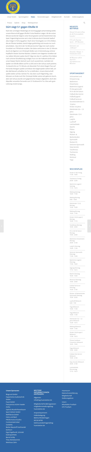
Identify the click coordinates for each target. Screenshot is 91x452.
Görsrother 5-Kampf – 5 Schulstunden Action (76, 53)
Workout (73, 157)
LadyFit (72, 119)
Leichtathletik (74, 124)
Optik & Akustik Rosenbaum (16, 409)
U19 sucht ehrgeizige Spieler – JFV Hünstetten (76, 41)
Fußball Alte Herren (76, 94)
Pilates (72, 129)
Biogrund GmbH (11, 394)
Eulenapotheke (11, 435)
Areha (8, 407)
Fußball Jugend (75, 96)
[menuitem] (11, 17)
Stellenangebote (67, 398)
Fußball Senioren (76, 99)
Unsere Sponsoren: (12, 390)
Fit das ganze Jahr (76, 89)
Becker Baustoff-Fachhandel (16, 427)
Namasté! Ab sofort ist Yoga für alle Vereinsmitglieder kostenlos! (77, 34)
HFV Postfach (66, 407)
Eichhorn (9, 430)
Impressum (66, 390)
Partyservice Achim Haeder (15, 404)
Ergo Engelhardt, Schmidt (15, 432)
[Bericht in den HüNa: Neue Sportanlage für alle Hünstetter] (2, 226)
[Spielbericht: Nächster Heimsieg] (89, 226)
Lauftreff (73, 122)
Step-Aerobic (74, 147)
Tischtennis (74, 152)
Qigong (72, 132)
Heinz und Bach (11, 417)
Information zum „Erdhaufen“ (74, 47)
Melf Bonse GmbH (12, 415)
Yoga (71, 160)
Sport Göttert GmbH (13, 412)
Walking (72, 155)
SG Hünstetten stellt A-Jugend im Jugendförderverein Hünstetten (76, 60)
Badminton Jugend (76, 86)
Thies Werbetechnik (13, 440)
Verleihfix (9, 425)
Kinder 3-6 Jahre (75, 107)
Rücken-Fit (73, 142)
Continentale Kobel (12, 422)
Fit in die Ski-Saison (76, 91)
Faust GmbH (10, 402)
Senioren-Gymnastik (77, 144)
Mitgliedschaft (67, 396)
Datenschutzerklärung (69, 393)
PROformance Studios (13, 420)
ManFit (72, 127)
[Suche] (83, 23)
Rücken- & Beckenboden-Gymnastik (75, 137)
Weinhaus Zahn (11, 442)
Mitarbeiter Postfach (69, 404)
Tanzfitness (74, 150)
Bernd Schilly (10, 437)
